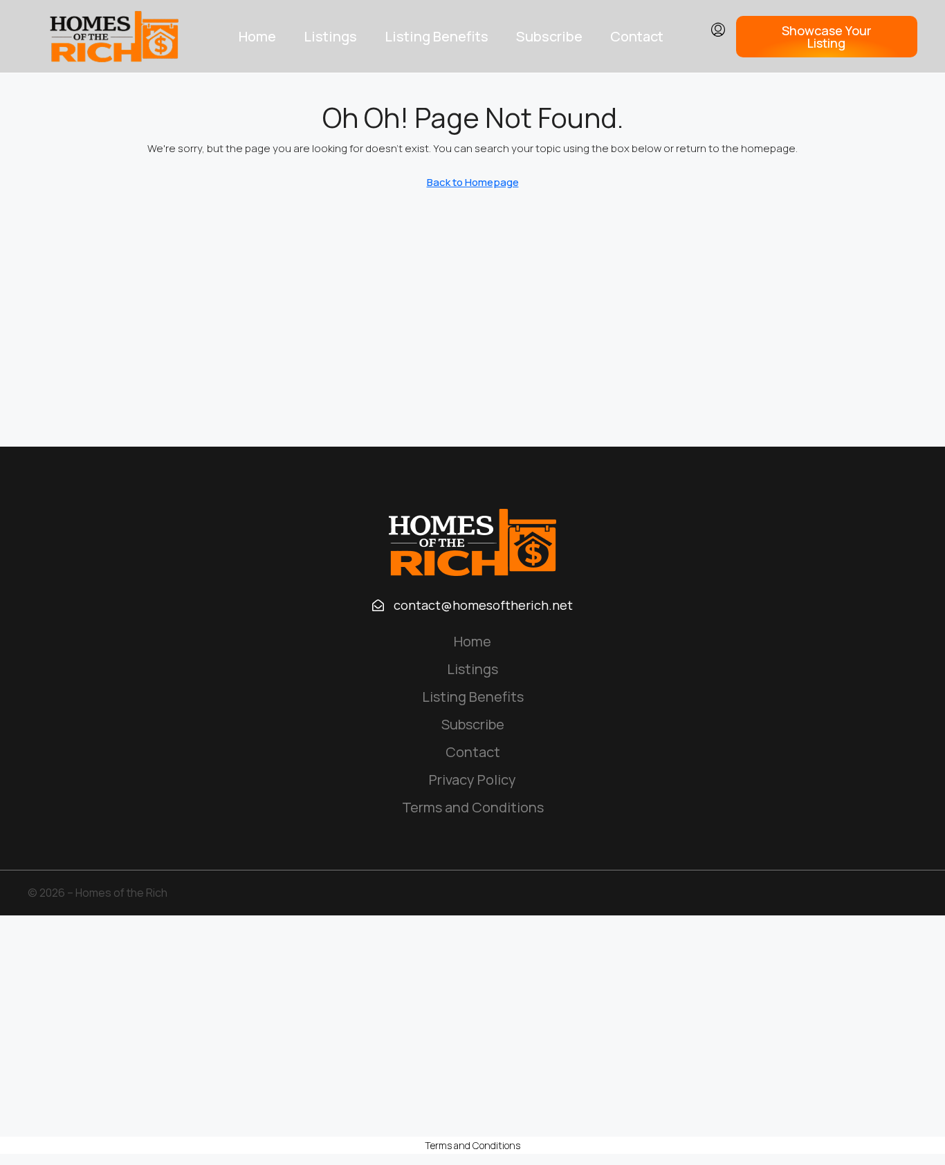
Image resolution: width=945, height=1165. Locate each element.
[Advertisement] (472, 1026)
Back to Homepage (473, 182)
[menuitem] (718, 30)
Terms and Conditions (473, 807)
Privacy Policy (472, 779)
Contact (636, 36)
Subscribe (549, 36)
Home (257, 36)
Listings (330, 36)
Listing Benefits (436, 36)
